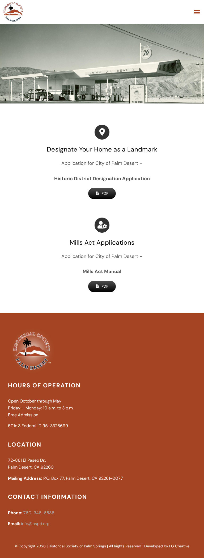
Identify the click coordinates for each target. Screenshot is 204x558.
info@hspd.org (35, 523)
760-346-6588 (38, 513)
